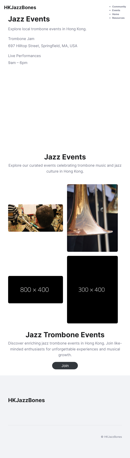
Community (119, 6)
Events (116, 10)
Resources (118, 17)
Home (115, 14)
